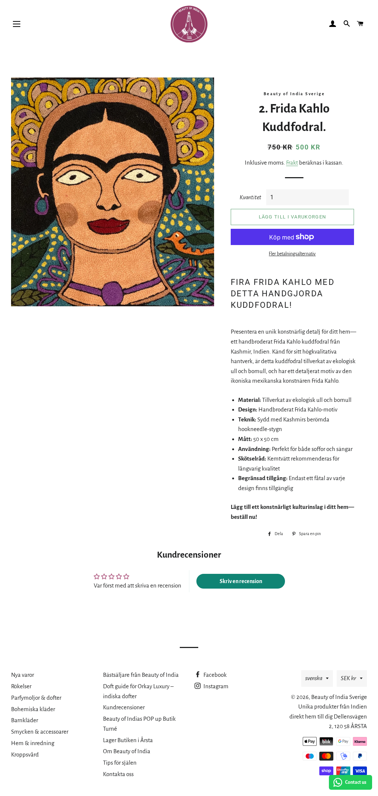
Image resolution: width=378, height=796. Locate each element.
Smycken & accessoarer (39, 731)
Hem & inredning (32, 743)
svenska (313, 678)
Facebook (214, 675)
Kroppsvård (25, 754)
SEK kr (348, 678)
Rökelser (21, 686)
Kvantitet (250, 197)
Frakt (292, 162)
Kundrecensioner (124, 707)
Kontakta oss (118, 774)
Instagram (215, 686)
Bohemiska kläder (33, 709)
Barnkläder (24, 720)
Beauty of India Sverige (339, 697)
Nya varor (22, 675)
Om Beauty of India (126, 751)
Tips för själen (120, 762)
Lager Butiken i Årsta (128, 740)
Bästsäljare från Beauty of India (141, 675)
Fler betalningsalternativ (292, 253)
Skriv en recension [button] (241, 581)
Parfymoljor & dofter (36, 698)
